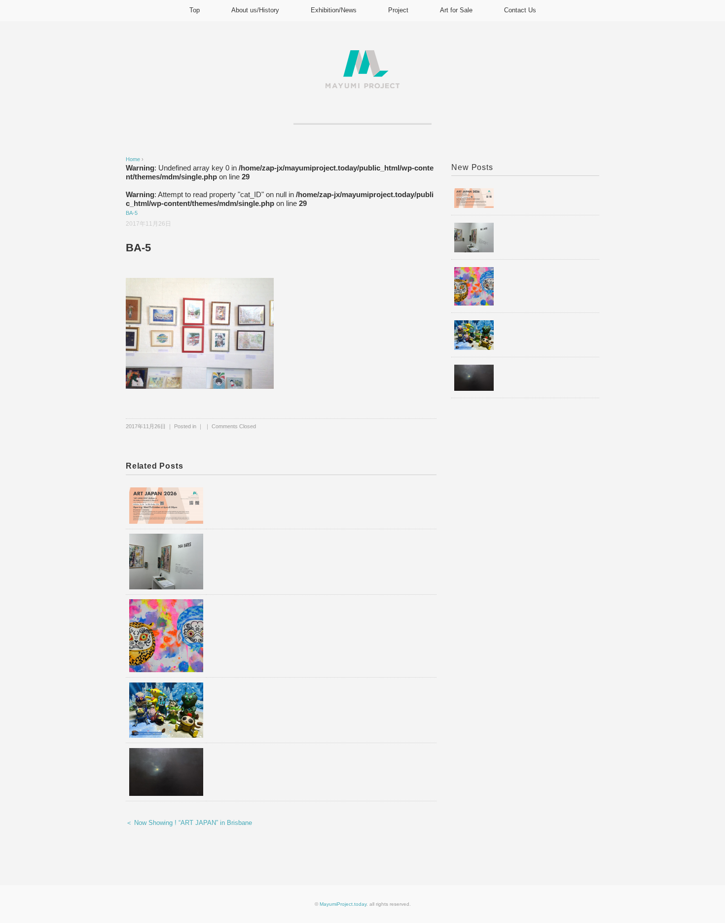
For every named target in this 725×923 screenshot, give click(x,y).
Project (398, 10)
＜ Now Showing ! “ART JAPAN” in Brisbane (189, 822)
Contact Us (520, 10)
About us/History (255, 10)
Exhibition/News (334, 10)
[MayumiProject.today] (362, 56)
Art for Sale (456, 10)
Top (194, 10)
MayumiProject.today (343, 904)
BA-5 (132, 213)
